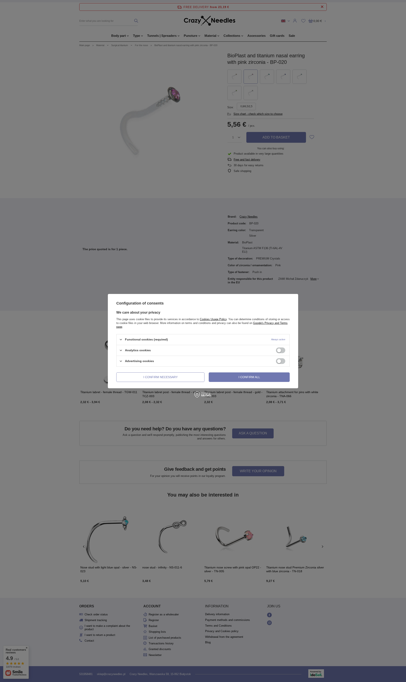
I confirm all (249, 377)
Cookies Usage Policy (213, 319)
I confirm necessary (160, 377)
